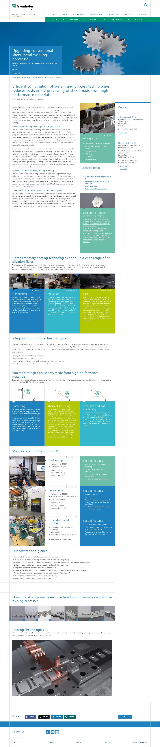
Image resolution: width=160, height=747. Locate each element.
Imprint (108, 742)
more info (123, 169)
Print (125, 716)
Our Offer (74, 19)
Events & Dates (96, 14)
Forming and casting (39, 77)
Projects (138, 19)
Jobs (54, 14)
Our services (89, 156)
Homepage (16, 77)
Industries (93, 19)
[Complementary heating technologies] (97, 118)
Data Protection (140, 742)
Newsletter (114, 14)
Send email (124, 133)
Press (64, 14)
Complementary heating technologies (98, 143)
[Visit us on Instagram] (57, 732)
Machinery (88, 154)
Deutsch (142, 14)
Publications (78, 14)
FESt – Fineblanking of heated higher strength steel (95, 230)
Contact (128, 14)
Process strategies (91, 151)
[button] (13, 69)
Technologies (116, 19)
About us (54, 19)
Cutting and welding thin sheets (96, 189)
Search (146, 5)
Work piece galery (91, 159)
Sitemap (51, 742)
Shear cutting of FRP (92, 186)
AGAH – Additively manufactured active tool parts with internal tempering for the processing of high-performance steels (96, 223)
